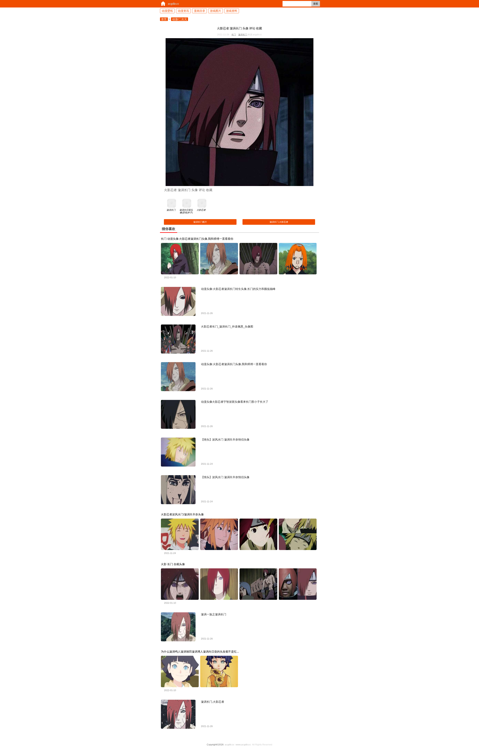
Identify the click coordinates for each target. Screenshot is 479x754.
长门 (233, 34)
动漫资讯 (183, 10)
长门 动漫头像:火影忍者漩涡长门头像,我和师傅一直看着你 (197, 238)
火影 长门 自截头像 (173, 564)
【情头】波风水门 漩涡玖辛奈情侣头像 (225, 439)
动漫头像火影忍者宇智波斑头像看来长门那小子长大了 (234, 401)
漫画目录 (199, 10)
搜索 (315, 3)
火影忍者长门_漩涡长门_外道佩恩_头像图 (227, 326)
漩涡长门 (242, 34)
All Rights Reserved (248, 744)
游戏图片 (215, 10)
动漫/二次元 (179, 19)
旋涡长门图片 (200, 222)
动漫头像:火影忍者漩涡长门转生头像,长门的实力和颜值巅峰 (238, 288)
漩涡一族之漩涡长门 (213, 614)
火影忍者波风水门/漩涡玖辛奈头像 (182, 514)
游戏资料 (231, 10)
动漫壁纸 (167, 10)
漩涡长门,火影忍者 (279, 222)
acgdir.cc (173, 3)
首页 (164, 19)
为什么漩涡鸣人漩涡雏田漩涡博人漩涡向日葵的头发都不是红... (200, 651)
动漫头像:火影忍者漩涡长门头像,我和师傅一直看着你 (234, 364)
